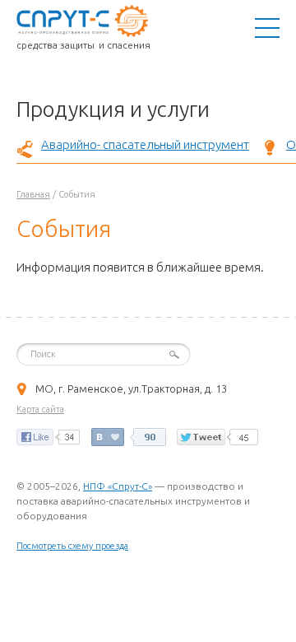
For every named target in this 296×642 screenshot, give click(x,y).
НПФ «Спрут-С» (117, 486)
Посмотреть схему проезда (72, 546)
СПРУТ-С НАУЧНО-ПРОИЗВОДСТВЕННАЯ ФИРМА (82, 20)
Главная (33, 194)
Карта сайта (40, 409)
